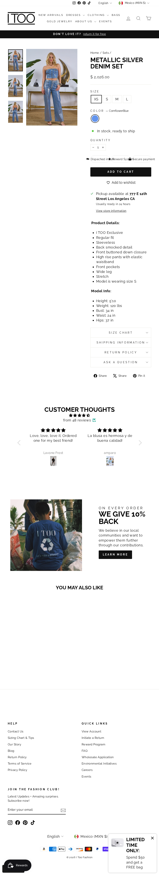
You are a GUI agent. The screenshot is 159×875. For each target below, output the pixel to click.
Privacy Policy (17, 770)
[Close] (152, 838)
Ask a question (121, 362)
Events (105, 21)
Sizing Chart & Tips (21, 738)
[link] (132, 853)
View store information (111, 210)
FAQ (84, 751)
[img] (79, 415)
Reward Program (93, 744)
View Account (91, 731)
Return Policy (121, 352)
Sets (106, 53)
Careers (87, 770)
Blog (11, 751)
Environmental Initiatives (99, 763)
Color (109, 110)
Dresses (74, 15)
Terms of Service (19, 763)
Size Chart (121, 332)
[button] (19, 442)
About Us (84, 21)
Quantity (100, 140)
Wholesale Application (98, 757)
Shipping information (121, 342)
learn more (115, 554)
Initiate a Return (93, 738)
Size (94, 91)
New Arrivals (51, 15)
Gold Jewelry (59, 21)
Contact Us (15, 731)
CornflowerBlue (95, 118)
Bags (116, 15)
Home (94, 53)
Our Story (14, 744)
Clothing (97, 15)
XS (96, 99)
